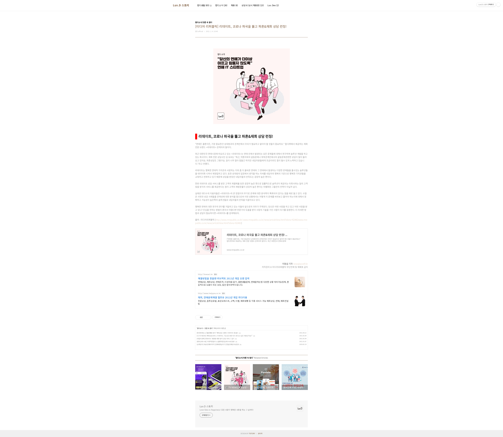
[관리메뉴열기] (498, 5)
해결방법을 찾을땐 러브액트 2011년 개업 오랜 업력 (223, 278)
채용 (234, 5)
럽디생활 (203, 5)
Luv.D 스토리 (181, 5)
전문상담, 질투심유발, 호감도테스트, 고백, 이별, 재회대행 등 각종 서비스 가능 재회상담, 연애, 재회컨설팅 (243, 302)
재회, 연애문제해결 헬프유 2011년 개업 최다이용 (222, 297)
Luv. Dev (273, 5)
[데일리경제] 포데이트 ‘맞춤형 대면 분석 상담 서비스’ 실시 (215, 338)
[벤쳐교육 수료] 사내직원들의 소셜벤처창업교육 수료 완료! (216, 341)
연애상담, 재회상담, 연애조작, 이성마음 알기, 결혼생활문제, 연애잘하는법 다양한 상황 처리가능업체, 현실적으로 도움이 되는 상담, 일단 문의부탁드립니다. (243, 283)
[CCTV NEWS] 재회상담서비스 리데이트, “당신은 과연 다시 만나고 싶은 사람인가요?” (225, 336)
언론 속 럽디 (209, 328)
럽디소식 (221, 5)
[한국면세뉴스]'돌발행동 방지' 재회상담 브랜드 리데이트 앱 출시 (217, 333)
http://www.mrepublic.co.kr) (229, 219)
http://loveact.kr (205, 274)
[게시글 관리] (208, 317)
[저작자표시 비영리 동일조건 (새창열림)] (226, 317)
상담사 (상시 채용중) (253, 5)
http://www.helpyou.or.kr (209, 293)
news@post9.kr (300, 263)
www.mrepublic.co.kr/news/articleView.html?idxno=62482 (270, 219)
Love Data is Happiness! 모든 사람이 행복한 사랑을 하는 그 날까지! (227, 409)
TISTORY (252, 433)
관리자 (260, 433)
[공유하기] (205, 317)
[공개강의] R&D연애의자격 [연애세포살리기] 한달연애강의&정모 (218, 344)
